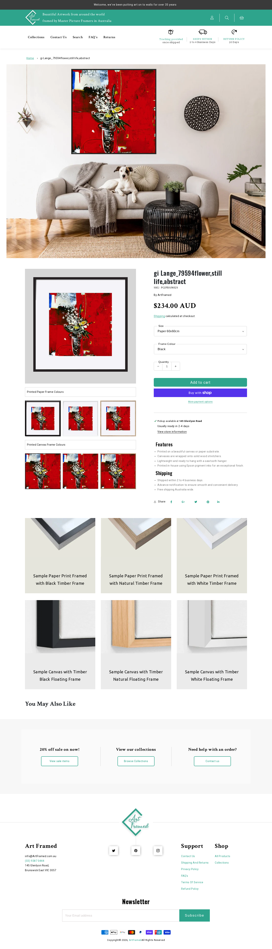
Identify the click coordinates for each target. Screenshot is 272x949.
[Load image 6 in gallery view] (80, 471)
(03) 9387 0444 (34, 860)
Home (30, 58)
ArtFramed (135, 940)
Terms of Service (192, 882)
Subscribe (194, 915)
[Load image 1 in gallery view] (43, 418)
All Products (222, 856)
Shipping (159, 316)
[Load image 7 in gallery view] (118, 471)
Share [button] (162, 501)
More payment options (200, 401)
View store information (172, 431)
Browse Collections (136, 761)
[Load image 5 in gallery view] (43, 471)
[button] (227, 18)
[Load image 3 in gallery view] (118, 418)
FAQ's (184, 875)
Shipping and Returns (195, 862)
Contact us (212, 761)
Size (161, 325)
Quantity (163, 361)
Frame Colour (167, 343)
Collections (222, 862)
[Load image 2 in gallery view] (80, 418)
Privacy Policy (190, 869)
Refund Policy (190, 888)
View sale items (60, 761)
